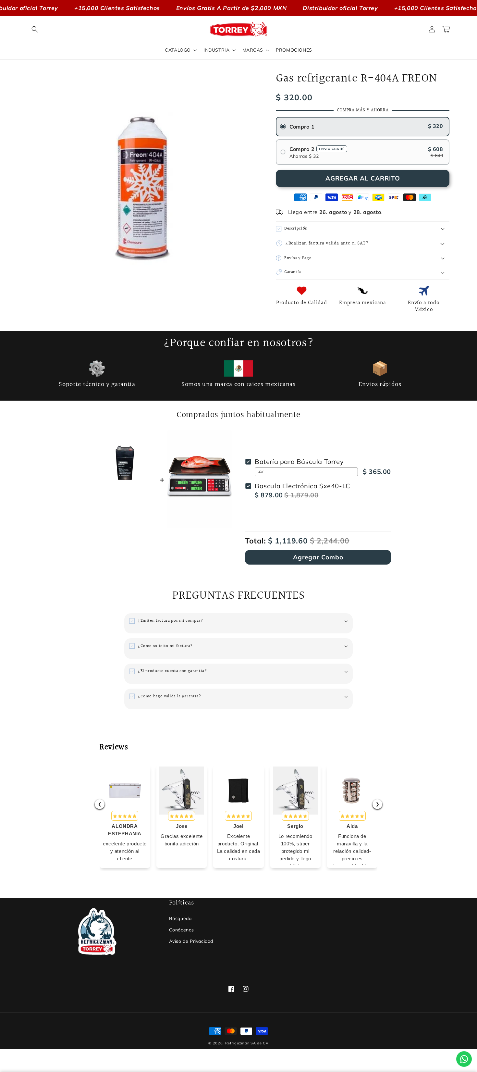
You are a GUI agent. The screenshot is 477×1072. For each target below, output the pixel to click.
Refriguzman (237, 1043)
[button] (35, 29)
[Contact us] (464, 1059)
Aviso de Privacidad (191, 941)
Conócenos (181, 930)
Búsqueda (180, 918)
